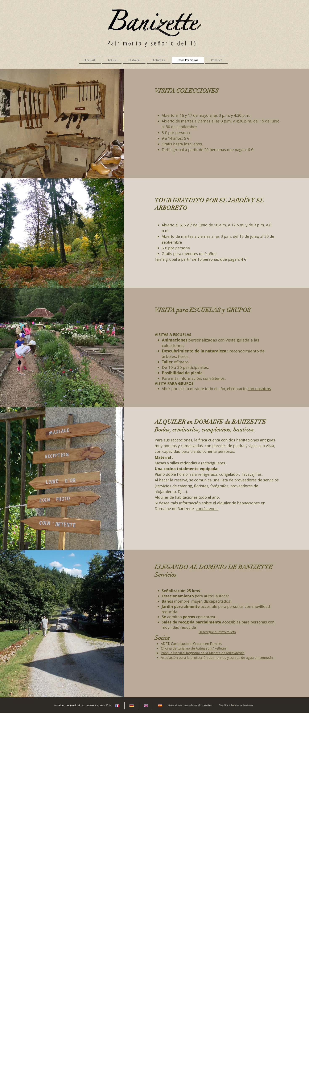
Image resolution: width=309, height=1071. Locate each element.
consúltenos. (214, 378)
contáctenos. (207, 508)
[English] (146, 705)
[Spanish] (160, 705)
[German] (131, 705)
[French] (117, 705)
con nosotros (259, 388)
